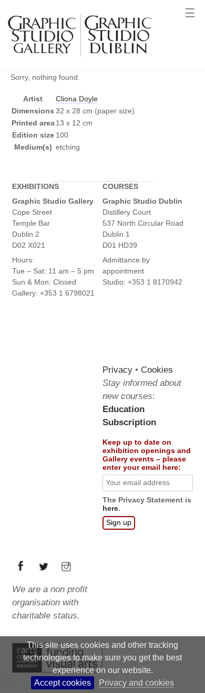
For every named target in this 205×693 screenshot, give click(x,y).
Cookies (157, 370)
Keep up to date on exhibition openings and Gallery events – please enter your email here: (146, 454)
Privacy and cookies (136, 682)
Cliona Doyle (77, 98)
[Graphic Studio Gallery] (79, 62)
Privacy (117, 370)
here (110, 509)
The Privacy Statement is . (146, 504)
